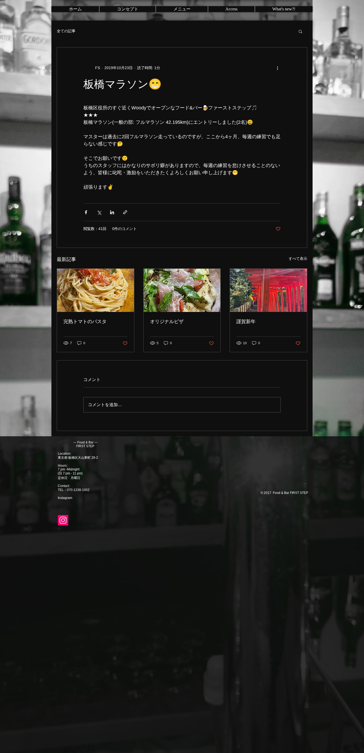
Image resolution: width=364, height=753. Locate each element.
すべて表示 (298, 258)
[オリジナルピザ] (182, 290)
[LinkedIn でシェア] (112, 212)
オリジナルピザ (167, 321)
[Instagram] (63, 520)
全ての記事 (66, 31)
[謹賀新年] (268, 290)
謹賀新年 (246, 321)
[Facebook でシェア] (85, 212)
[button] (300, 31)
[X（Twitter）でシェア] (99, 212)
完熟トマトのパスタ (85, 321)
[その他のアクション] (277, 68)
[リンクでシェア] (125, 212)
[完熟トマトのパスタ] (95, 290)
